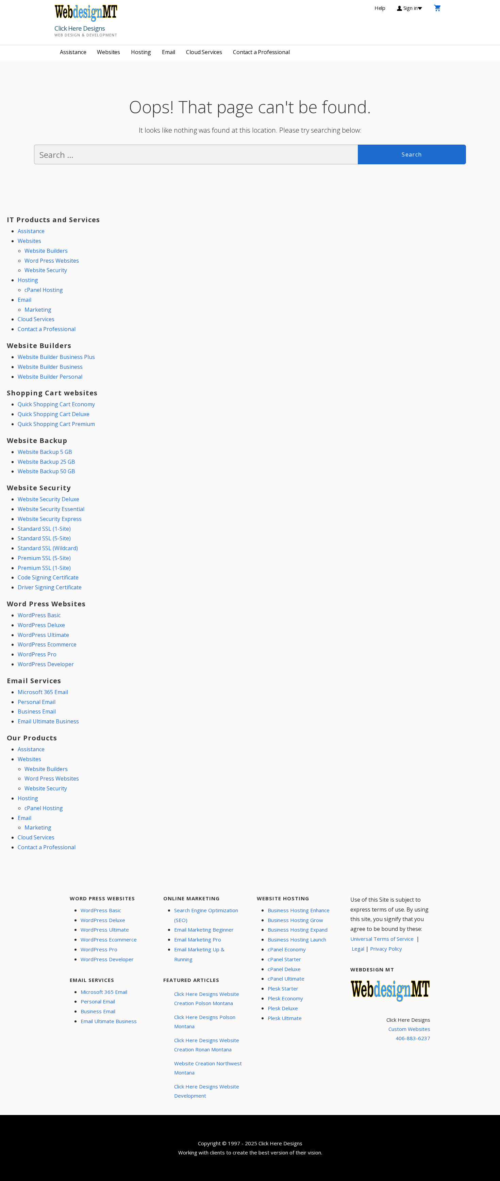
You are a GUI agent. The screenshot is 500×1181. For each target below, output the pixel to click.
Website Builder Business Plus (56, 357)
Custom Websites (409, 1029)
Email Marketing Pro (197, 939)
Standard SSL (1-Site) (44, 528)
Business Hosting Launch (297, 939)
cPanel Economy (287, 949)
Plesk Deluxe (283, 1008)
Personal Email (36, 702)
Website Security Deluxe (48, 499)
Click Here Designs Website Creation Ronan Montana (206, 1045)
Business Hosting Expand (298, 929)
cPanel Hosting (43, 290)
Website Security (45, 270)
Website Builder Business (50, 367)
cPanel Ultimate (286, 978)
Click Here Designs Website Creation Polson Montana (206, 998)
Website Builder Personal (50, 376)
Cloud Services (204, 52)
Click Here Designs (79, 28)
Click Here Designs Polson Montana (204, 1022)
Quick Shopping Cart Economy (56, 404)
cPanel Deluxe (284, 969)
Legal (358, 948)
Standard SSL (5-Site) (44, 538)
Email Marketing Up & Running (199, 954)
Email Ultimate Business (48, 721)
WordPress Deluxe (41, 625)
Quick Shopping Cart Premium (56, 424)
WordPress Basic (39, 615)
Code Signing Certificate (48, 577)
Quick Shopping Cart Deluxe (53, 414)
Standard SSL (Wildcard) (48, 548)
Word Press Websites (51, 260)
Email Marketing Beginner (204, 929)
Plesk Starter (283, 988)
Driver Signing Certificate (50, 587)
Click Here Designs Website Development (206, 1091)
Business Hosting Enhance (299, 910)
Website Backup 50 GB (46, 471)
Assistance (73, 52)
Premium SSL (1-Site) (44, 568)
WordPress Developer (46, 664)
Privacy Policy (386, 948)
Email (168, 52)
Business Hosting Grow (295, 920)
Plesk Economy (285, 998)
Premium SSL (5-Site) (44, 558)
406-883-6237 (413, 1038)
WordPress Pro (37, 654)
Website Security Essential (51, 509)
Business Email (37, 711)
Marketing (37, 309)
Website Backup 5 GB (45, 452)
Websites (108, 52)
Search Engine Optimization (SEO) (206, 915)
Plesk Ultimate (285, 1018)
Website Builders (46, 251)
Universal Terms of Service (382, 938)
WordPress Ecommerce (47, 644)
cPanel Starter (284, 959)
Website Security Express (50, 519)
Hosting (141, 52)
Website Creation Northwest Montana (208, 1068)
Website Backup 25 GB (46, 461)
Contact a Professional (261, 52)
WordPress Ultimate (43, 635)
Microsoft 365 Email (43, 692)
